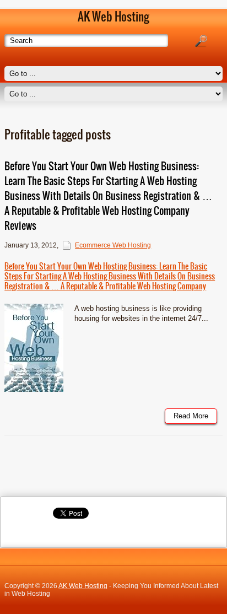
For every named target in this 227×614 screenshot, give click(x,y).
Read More (191, 416)
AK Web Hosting (82, 586)
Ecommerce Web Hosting (113, 245)
